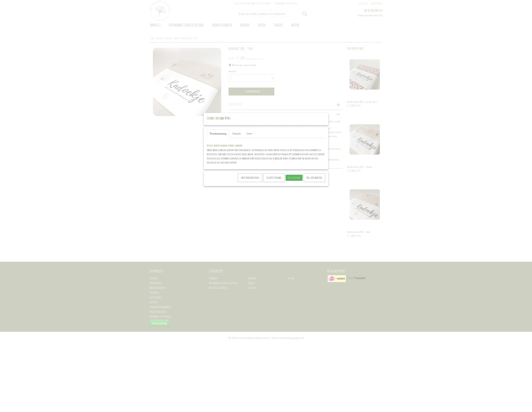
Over (249, 133)
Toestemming (218, 133)
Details (236, 133)
